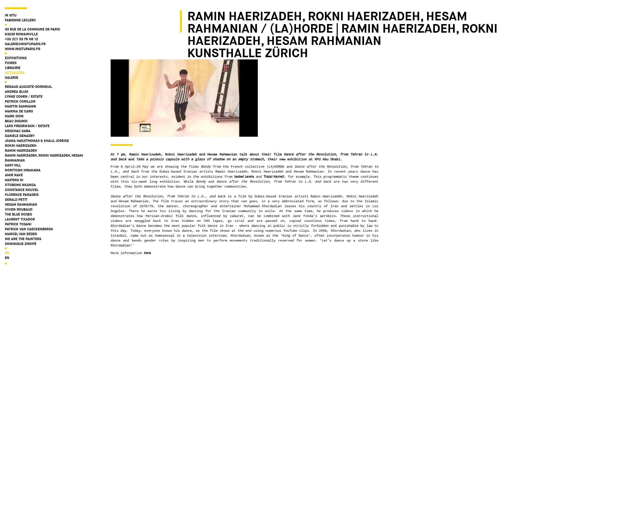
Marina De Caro (19, 111)
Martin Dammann (20, 106)
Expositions (15, 58)
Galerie (11, 77)
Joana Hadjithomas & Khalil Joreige (37, 140)
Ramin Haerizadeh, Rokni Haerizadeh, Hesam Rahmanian (44, 157)
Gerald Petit (16, 199)
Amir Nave (14, 175)
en (7, 258)
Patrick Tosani (18, 224)
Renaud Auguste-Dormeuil (28, 86)
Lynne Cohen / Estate (23, 96)
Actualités (14, 72)
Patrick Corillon (20, 101)
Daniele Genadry (20, 136)
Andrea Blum (16, 91)
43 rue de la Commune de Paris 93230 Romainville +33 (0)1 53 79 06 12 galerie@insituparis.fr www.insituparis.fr (32, 39)
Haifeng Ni (14, 180)
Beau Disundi (16, 121)
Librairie (12, 68)
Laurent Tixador (20, 219)
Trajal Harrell (274, 176)
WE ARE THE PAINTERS (23, 239)
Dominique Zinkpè (20, 244)
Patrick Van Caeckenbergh (29, 229)
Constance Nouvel (22, 190)
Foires (10, 63)
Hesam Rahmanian (21, 204)
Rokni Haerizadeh (20, 145)
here (147, 253)
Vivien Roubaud (18, 209)
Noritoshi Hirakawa (22, 170)
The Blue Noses (18, 214)
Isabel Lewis (244, 176)
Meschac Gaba (17, 131)
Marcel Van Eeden (21, 234)
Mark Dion (14, 116)
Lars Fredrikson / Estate (27, 126)
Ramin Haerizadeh (21, 150)
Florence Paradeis (22, 194)
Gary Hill (13, 165)
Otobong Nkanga (20, 185)
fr (7, 253)
